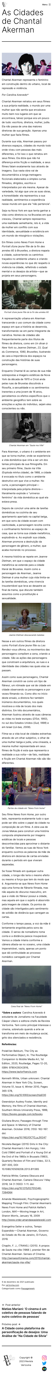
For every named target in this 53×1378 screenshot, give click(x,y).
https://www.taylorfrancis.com (19, 1071)
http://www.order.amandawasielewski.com (26, 1219)
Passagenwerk (28, 1288)
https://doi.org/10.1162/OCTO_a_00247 (24, 1137)
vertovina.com (12, 1285)
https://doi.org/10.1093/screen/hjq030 (24, 1095)
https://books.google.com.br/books (22, 1114)
